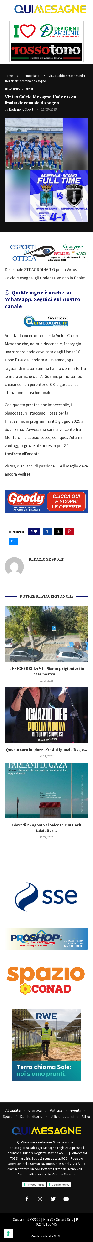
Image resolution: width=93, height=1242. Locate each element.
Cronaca (35, 1110)
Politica (56, 1110)
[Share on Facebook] (47, 531)
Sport (7, 1116)
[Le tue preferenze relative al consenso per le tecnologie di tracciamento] (8, 1233)
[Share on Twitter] (58, 531)
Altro (86, 1116)
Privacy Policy (35, 1184)
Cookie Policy (60, 1184)
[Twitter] (53, 1199)
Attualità (13, 1110)
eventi (75, 1110)
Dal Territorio (31, 1116)
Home (9, 76)
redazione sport (21, 109)
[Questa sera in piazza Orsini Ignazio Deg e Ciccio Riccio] (46, 715)
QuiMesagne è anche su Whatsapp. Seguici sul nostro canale (42, 300)
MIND (58, 1236)
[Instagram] (40, 1199)
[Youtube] (66, 1199)
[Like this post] (35, 531)
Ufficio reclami (62, 1116)
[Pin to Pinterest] (69, 531)
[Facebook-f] (27, 1199)
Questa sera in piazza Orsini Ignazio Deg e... (46, 749)
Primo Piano (31, 76)
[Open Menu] (4, 9)
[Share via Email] (13, 541)
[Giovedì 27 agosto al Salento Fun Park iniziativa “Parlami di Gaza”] (46, 790)
